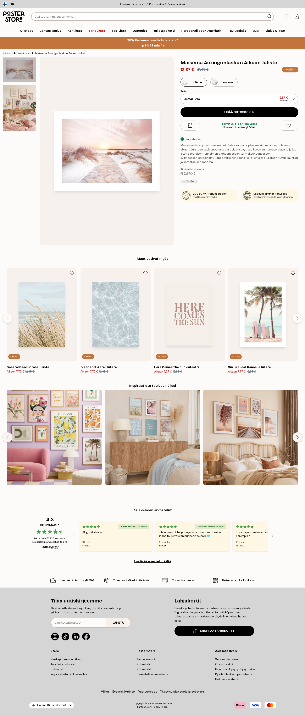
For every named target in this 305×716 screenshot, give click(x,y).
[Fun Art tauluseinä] (54, 437)
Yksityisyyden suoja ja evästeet (182, 691)
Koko (184, 91)
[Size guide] (190, 126)
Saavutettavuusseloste (152, 674)
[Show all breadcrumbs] (7, 53)
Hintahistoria (189, 181)
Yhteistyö (143, 664)
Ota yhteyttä (224, 664)
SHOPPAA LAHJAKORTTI (217, 631)
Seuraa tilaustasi (226, 659)
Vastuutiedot (147, 691)
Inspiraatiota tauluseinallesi (69, 674)
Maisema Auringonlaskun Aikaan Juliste (60, 53)
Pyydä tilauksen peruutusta (233, 674)
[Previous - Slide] (7, 318)
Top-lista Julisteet (63, 664)
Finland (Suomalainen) (51, 705)
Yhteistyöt (144, 669)
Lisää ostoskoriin (239, 112)
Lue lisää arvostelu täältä (152, 561)
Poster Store (162, 703)
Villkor (105, 691)
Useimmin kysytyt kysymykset (236, 669)
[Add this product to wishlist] (288, 126)
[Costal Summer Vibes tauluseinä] (152, 437)
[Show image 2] (19, 108)
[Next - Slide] (298, 318)
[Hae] (270, 16)
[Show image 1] (19, 69)
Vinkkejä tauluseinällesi (66, 659)
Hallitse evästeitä (226, 679)
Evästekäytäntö (123, 691)
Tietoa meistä (146, 659)
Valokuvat (23, 53)
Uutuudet (57, 669)
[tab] (287, 17)
